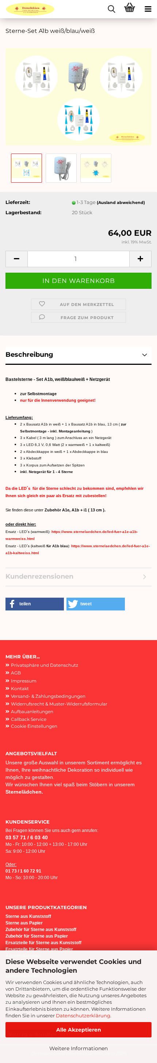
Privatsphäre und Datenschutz (44, 665)
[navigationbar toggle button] (148, 9)
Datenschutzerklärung (83, 1015)
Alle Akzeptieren (78, 1029)
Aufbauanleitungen (32, 711)
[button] (16, 259)
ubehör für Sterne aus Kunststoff (42, 929)
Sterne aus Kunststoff (28, 916)
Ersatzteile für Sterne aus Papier (39, 949)
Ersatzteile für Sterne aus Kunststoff (43, 942)
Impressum (24, 681)
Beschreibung (29, 355)
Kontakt (20, 688)
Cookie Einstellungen (34, 726)
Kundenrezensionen (39, 576)
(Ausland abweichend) (121, 202)
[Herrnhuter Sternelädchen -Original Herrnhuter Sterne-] (27, 9)
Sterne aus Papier (24, 923)
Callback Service (28, 719)
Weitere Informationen (78, 1048)
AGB (16, 673)
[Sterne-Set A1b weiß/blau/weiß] (78, 96)
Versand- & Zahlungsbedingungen (48, 696)
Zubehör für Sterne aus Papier (36, 936)
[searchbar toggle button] (111, 9)
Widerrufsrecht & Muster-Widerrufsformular (59, 704)
